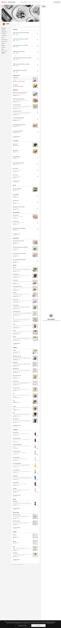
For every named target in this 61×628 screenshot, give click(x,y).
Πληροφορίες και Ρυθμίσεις (22, 625)
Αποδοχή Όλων (38, 625)
